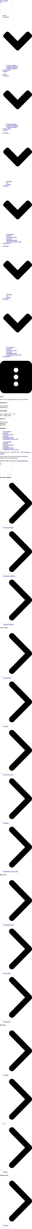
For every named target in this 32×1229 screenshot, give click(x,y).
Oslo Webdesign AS (22, 461)
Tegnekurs (9, 238)
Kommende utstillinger (12, 67)
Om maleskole (10, 234)
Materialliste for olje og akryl (14, 241)
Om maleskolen (7, 431)
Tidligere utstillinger (12, 68)
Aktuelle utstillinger (12, 65)
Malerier (9, 184)
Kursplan (9, 235)
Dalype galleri (7, 70)
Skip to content (4, 0)
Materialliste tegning (12, 240)
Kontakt (5, 71)
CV (7, 183)
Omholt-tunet (6, 243)
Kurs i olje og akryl (12, 237)
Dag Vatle (9, 181)
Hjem (4, 15)
